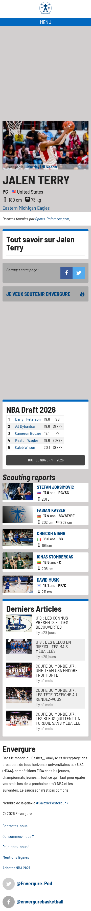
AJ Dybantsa (25, 426)
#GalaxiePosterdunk (52, 802)
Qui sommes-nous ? (18, 836)
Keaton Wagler (26, 440)
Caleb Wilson (25, 447)
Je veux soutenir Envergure (38, 294)
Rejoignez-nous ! (16, 846)
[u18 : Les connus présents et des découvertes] (19, 622)
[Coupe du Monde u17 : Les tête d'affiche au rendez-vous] (19, 694)
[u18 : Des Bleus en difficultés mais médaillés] (19, 645)
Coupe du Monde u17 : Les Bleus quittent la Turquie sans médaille (58, 718)
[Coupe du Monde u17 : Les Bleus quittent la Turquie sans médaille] (19, 717)
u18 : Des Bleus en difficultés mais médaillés (53, 646)
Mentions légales (16, 857)
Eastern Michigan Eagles (26, 208)
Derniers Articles (34, 608)
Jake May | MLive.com (41, 167)
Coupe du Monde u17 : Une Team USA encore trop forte (57, 670)
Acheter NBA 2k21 (16, 867)
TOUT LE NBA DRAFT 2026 (46, 460)
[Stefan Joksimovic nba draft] (18, 490)
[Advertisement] (45, 73)
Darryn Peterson (28, 419)
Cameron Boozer (28, 433)
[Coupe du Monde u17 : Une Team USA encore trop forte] (19, 669)
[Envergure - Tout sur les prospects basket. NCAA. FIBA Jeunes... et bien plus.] (45, 8)
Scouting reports (29, 477)
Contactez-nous (15, 825)
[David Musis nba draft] (18, 583)
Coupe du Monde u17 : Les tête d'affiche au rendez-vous (56, 694)
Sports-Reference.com (52, 218)
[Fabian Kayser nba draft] (18, 513)
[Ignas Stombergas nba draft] (18, 560)
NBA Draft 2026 (31, 409)
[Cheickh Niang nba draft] (18, 537)
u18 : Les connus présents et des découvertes (52, 622)
